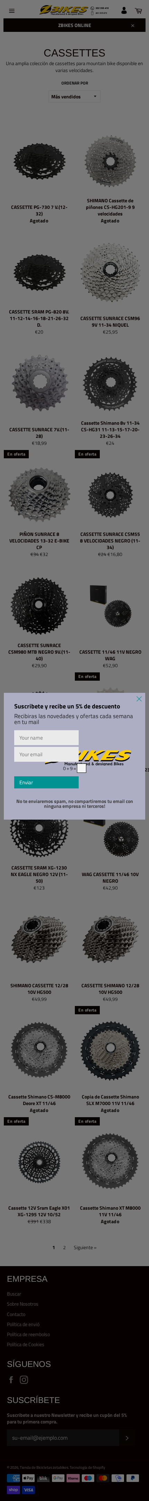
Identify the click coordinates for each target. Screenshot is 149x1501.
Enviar (26, 782)
